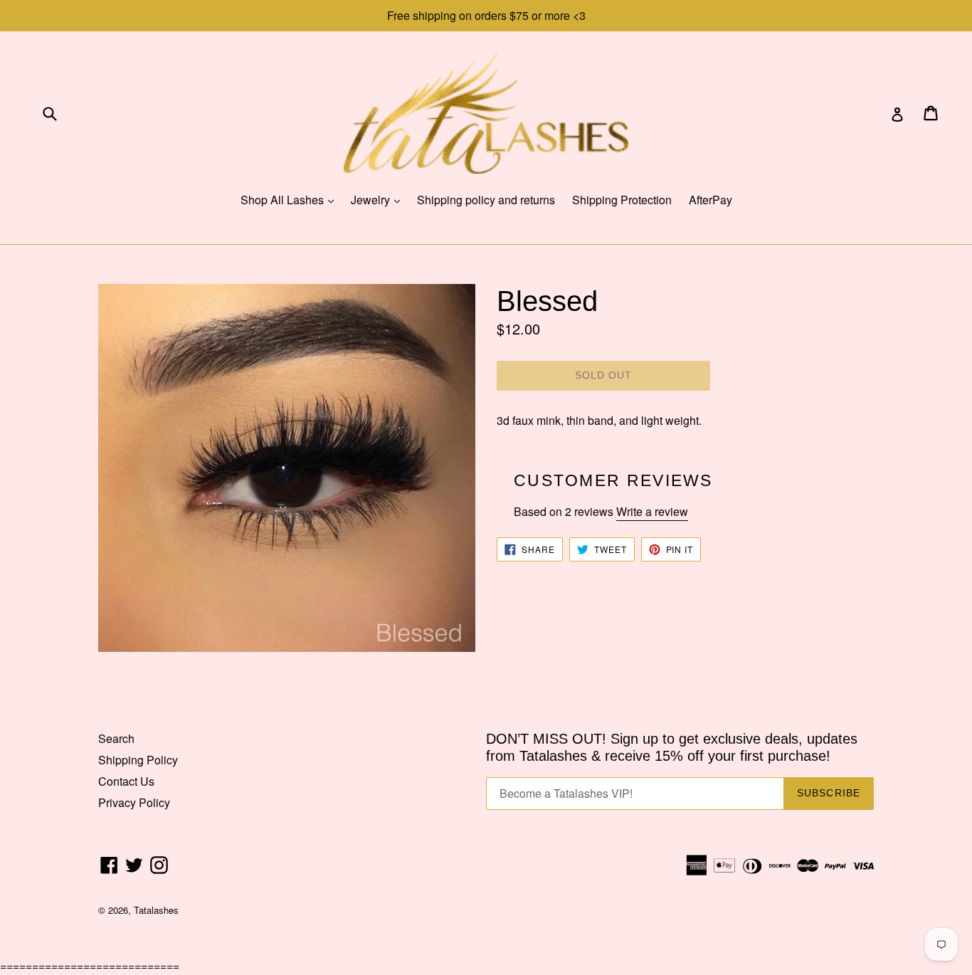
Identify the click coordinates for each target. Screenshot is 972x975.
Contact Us (126, 781)
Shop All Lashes (291, 199)
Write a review (652, 511)
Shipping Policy (138, 760)
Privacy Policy (134, 802)
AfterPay (710, 199)
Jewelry (379, 199)
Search (116, 738)
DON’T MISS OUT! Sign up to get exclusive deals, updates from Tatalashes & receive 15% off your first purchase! (671, 747)
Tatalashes (156, 910)
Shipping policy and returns (486, 199)
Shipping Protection (622, 199)
